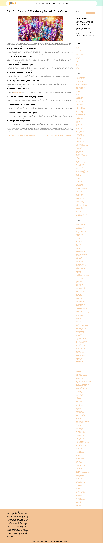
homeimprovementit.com (81, 372)
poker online (78, 55)
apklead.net (78, 505)
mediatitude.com (79, 101)
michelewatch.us (79, 88)
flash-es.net (78, 317)
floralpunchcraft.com (80, 301)
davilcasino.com (79, 401)
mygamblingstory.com (80, 224)
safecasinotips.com (80, 438)
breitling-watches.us (80, 91)
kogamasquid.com (80, 208)
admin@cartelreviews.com (14, 13)
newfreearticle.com (80, 281)
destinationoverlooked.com (82, 347)
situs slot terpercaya (80, 54)
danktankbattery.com (80, 304)
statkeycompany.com (80, 111)
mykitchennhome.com (80, 184)
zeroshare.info (79, 124)
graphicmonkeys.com (80, 432)
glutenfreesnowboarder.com (82, 464)
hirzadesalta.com (79, 391)
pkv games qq (23, 534)
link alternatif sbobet (21, 532)
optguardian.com (79, 398)
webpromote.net (79, 157)
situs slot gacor (10, 516)
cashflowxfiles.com (80, 291)
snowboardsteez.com (80, 288)
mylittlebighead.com (80, 424)
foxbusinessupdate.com (81, 309)
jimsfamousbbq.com (80, 77)
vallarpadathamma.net (80, 268)
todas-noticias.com (80, 241)
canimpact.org (79, 192)
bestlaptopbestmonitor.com (82, 162)
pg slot (14, 514)
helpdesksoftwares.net (81, 369)
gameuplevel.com (79, 407)
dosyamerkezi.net (79, 105)
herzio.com (78, 237)
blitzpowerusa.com (80, 282)
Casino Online (41, 3)
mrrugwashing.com (80, 314)
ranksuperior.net (79, 344)
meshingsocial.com (80, 297)
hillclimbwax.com (79, 349)
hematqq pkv (16, 533)
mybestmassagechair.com (81, 172)
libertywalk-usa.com (80, 78)
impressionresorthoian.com (82, 322)
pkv (76, 64)
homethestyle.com (80, 408)
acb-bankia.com (79, 315)
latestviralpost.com (80, 280)
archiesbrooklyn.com (80, 150)
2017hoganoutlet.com (80, 227)
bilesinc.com (78, 125)
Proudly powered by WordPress (40, 541)
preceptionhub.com (80, 377)
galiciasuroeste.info (80, 131)
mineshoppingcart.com (81, 387)
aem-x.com (78, 404)
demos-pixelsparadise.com (82, 100)
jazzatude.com (79, 121)
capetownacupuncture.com (82, 251)
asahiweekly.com (79, 427)
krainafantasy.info (79, 240)
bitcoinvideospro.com (80, 252)
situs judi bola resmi (13, 530)
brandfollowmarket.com (81, 338)
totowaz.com (78, 335)
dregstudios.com (79, 134)
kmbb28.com (78, 498)
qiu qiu (77, 60)
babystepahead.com (80, 345)
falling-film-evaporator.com (82, 325)
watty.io (77, 245)
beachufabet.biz (79, 481)
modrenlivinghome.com (81, 492)
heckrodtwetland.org (80, 170)
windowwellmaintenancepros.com (83, 359)
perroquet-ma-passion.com (82, 491)
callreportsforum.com (80, 499)
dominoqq (78, 58)
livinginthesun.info (80, 247)
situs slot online (10, 536)
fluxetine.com (79, 175)
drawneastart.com (80, 435)
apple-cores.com (79, 197)
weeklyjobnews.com (80, 339)
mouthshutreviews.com (81, 389)
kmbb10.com (78, 292)
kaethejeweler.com (80, 475)
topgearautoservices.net (81, 486)
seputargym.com (79, 395)
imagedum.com (79, 471)
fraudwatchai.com (80, 402)
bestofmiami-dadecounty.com (82, 384)
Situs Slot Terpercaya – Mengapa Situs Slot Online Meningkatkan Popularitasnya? (58, 136)
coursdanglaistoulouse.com (82, 84)
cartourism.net (79, 195)
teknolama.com (79, 271)
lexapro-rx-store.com (80, 204)
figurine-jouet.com (80, 488)
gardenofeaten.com (80, 284)
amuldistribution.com (80, 409)
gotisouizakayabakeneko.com (82, 257)
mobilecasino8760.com (81, 177)
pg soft (18, 514)
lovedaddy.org (79, 311)
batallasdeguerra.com (80, 132)
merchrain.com (79, 496)
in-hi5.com (78, 238)
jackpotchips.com (79, 439)
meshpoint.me (79, 258)
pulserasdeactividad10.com (82, 198)
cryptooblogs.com (80, 405)
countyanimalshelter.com (81, 341)
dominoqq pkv (79, 50)
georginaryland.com (80, 164)
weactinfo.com (79, 295)
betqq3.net (78, 178)
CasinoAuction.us (79, 181)
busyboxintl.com (79, 261)
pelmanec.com (79, 228)
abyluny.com (78, 502)
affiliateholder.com (80, 361)
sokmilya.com (79, 501)
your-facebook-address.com (82, 489)
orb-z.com (78, 274)
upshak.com (78, 318)
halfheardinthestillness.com (82, 171)
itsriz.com (78, 248)
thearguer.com (79, 298)
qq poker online (23, 533)
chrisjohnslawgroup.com (81, 445)
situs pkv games (23, 526)
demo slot (9, 520)
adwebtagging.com (80, 342)
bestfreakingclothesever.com (82, 324)
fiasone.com (78, 302)
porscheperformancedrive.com (82, 456)
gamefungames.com (80, 414)
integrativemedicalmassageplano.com (84, 312)
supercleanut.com (79, 428)
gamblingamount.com (80, 348)
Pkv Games (48, 3)
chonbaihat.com (79, 154)
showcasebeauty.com (80, 108)
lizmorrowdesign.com (80, 465)
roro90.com (78, 235)
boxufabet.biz (79, 485)
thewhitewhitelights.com (81, 167)
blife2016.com (79, 462)
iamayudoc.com (79, 422)
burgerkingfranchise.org (81, 267)
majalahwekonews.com (81, 225)
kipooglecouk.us (79, 182)
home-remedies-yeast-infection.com (84, 381)
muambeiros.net (79, 151)
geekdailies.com (79, 495)
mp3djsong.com (79, 82)
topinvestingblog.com (80, 114)
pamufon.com (79, 455)
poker (77, 61)
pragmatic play (22, 517)
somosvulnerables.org (80, 452)
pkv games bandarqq (23, 522)
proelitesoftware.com (80, 441)
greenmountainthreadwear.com (82, 329)
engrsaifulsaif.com (80, 418)
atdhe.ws (78, 168)
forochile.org (78, 138)
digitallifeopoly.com (80, 392)
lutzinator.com (79, 459)
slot (76, 62)
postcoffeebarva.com (80, 264)
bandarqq (78, 57)
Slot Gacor (59, 3)
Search (77, 11)
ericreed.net (78, 174)
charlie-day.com (79, 307)
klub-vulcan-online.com (81, 446)
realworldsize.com (80, 270)
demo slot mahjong (80, 52)
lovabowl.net (78, 371)
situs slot (14, 520)
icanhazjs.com (79, 191)
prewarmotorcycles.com (81, 102)
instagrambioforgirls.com (81, 289)
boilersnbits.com (79, 278)
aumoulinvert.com (80, 185)
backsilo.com (78, 319)
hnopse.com (78, 351)
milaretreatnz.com (80, 127)
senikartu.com (79, 242)
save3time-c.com (79, 97)
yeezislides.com (79, 378)
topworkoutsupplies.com (81, 388)
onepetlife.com (79, 478)
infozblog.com (79, 152)
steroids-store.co (79, 158)
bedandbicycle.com (80, 429)
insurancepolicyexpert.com (82, 110)
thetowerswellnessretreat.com (82, 472)
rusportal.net (78, 244)
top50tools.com (79, 115)
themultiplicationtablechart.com (83, 209)
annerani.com (79, 120)
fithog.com (78, 161)
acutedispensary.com (80, 331)
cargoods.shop (79, 250)
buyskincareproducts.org (81, 205)
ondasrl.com (78, 461)
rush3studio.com (79, 234)
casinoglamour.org (80, 211)
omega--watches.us (80, 90)
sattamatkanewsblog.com (81, 332)
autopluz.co (78, 95)
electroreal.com (79, 382)
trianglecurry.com (79, 469)
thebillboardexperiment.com (82, 479)
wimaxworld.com (79, 144)
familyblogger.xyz (80, 444)
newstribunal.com (79, 374)
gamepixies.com (79, 434)
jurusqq (77, 48)
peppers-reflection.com (81, 357)
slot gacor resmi (24, 519)
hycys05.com (78, 285)
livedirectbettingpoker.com (82, 308)
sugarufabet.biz (79, 484)
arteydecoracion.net (80, 160)
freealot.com (78, 425)
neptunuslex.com (79, 85)
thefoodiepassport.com (81, 187)
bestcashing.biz (79, 147)
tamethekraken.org (80, 458)
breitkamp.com (79, 448)
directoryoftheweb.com (81, 231)
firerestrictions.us (79, 148)
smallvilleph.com (79, 130)
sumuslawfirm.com (80, 327)
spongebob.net (79, 260)
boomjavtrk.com (79, 504)
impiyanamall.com (80, 397)
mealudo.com (79, 305)
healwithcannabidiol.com (81, 466)
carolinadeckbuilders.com (81, 112)
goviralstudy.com (79, 194)
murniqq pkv (10, 533)
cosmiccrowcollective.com (82, 254)
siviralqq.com (79, 321)
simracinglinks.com (80, 104)
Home (36, 3)
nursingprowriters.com (81, 328)
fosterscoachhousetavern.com (82, 275)
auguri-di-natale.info (80, 87)
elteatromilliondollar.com (81, 265)
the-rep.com (78, 117)
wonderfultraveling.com (81, 141)
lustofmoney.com (79, 354)
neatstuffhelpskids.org (80, 135)
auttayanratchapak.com (81, 262)
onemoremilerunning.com (81, 287)
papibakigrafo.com (80, 189)
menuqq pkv (9, 512)
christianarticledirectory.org (82, 214)
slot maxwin (23, 514)
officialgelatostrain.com (81, 474)
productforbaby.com (80, 272)
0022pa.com (78, 122)
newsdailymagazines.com (81, 375)
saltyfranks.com (79, 118)
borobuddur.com (79, 411)
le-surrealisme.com (80, 107)
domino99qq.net (79, 230)
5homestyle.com (79, 215)
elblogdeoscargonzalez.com (82, 155)
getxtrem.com (79, 294)
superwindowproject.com (81, 188)
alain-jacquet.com (80, 255)
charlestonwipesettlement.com (82, 337)
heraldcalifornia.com (80, 431)
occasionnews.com (80, 352)
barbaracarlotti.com (80, 199)
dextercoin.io (78, 212)
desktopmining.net (80, 201)
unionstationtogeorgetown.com (82, 421)
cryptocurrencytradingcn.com (82, 334)
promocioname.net (80, 142)
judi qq (77, 47)
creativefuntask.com (80, 417)
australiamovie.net (80, 80)
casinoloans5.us (79, 179)
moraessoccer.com (80, 137)
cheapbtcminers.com (80, 419)
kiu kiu (77, 51)
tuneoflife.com (79, 358)
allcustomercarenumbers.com (82, 442)
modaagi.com (79, 128)
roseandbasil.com (79, 165)
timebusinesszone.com (81, 355)
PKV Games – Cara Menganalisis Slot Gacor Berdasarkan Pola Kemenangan (22, 136)
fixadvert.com (79, 94)
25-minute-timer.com (80, 415)
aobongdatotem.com (80, 379)
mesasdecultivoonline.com (81, 277)
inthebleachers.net (80, 202)
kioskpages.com (79, 468)
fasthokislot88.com (80, 437)
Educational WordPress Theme (55, 541)
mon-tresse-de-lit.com (81, 482)
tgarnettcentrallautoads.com (82, 92)
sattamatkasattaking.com (81, 476)
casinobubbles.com (80, 394)
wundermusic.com (80, 412)
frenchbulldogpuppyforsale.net (82, 207)
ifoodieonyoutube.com (81, 385)
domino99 (9, 513)
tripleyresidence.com (80, 449)
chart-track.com (79, 140)
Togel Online (65, 3)
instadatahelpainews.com (81, 494)
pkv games (15, 512)
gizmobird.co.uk (79, 81)
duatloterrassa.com (80, 454)
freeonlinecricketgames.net (82, 145)
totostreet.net (78, 399)
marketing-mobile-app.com (82, 299)
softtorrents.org (79, 451)
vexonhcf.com (79, 98)
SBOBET (54, 3)
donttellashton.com (80, 232)
